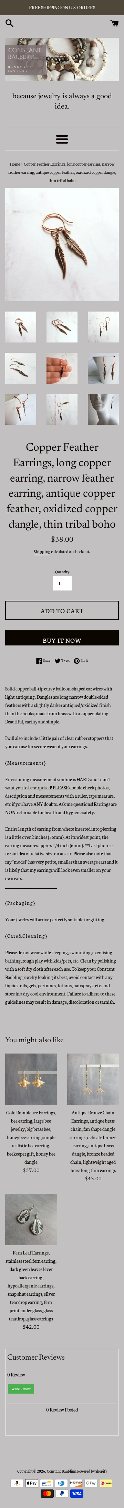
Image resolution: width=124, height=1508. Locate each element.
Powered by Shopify (92, 1471)
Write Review (21, 1388)
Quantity (62, 571)
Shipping (42, 551)
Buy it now (62, 639)
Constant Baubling (61, 1471)
